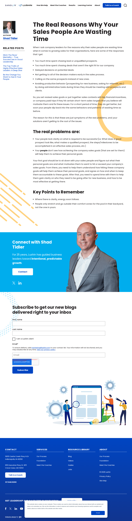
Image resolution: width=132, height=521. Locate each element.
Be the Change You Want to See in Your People (12, 76)
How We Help (42, 5)
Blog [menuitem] (70, 456)
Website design (10, 517)
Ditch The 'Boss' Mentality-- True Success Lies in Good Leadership (12, 58)
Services (42, 449)
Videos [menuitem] (70, 461)
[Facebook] (5, 508)
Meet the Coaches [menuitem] (44, 465)
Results (72, 5)
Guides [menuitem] (71, 465)
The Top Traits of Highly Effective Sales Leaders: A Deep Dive (12, 68)
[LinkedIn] (19, 283)
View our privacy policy (46, 349)
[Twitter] (13, 283)
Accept (98, 513)
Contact (22, 271)
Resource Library (79, 449)
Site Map (103, 481)
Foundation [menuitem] (41, 461)
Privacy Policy (105, 476)
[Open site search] (125, 5)
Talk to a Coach (112, 5)
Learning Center (85, 5)
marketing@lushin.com (40, 348)
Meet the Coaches (58, 5)
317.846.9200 (10, 482)
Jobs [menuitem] (70, 469)
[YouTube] (21, 509)
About (97, 5)
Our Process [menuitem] (42, 456)
